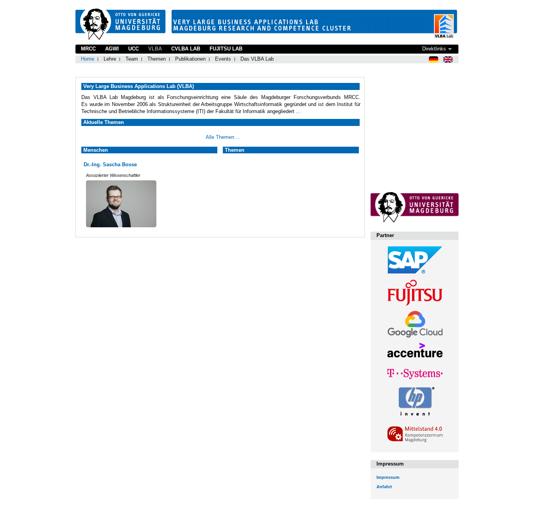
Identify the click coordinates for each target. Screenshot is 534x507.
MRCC (88, 49)
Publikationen (190, 59)
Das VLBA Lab (257, 59)
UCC (133, 49)
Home (87, 59)
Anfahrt (384, 486)
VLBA (155, 49)
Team (131, 59)
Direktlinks (434, 49)
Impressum (388, 477)
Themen (156, 59)
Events (223, 59)
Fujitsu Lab (226, 49)
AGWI (112, 49)
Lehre (110, 59)
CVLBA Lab (185, 49)
